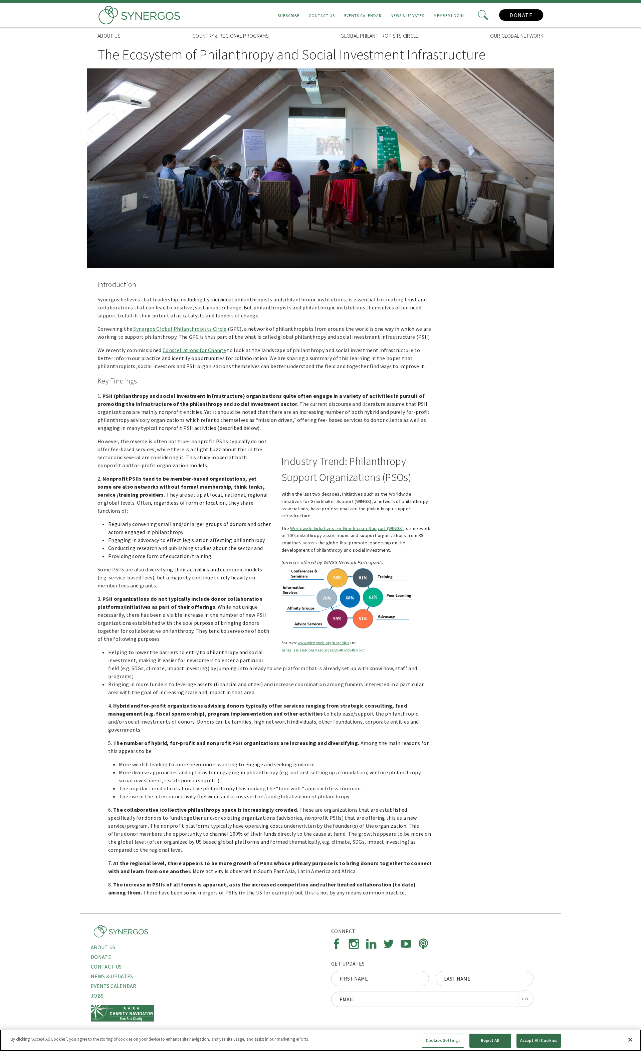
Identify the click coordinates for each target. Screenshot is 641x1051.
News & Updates (407, 15)
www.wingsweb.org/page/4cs (323, 642)
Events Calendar (362, 15)
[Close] (630, 1039)
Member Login (449, 15)
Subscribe (288, 15)
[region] (320, 1040)
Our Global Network (517, 35)
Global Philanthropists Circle (379, 35)
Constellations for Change (194, 350)
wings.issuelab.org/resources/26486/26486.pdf (323, 650)
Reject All (490, 1040)
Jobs (97, 995)
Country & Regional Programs (230, 35)
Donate (521, 15)
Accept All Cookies (538, 1040)
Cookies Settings (443, 1040)
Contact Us (322, 15)
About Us (109, 35)
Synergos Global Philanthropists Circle (179, 328)
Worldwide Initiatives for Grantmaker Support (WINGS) (347, 528)
